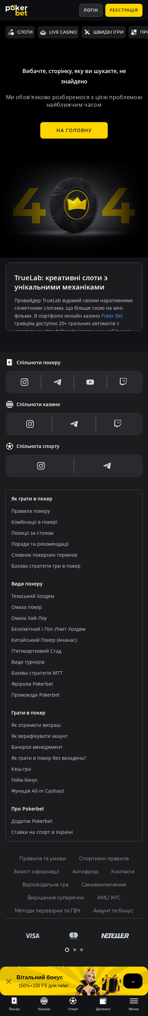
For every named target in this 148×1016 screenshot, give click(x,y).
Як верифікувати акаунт (39, 736)
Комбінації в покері (34, 522)
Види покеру (27, 583)
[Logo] (22, 10)
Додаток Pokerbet (31, 821)
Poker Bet (112, 315)
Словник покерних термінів (44, 555)
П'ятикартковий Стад (36, 651)
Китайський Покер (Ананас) (44, 640)
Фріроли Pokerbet (32, 684)
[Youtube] (90, 382)
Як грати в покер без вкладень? (48, 758)
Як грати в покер (31, 498)
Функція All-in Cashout (37, 791)
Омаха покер (26, 607)
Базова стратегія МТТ (37, 673)
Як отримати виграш (36, 725)
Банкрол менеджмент (37, 747)
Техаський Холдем (32, 596)
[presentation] (14, 1003)
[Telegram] (57, 382)
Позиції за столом (32, 533)
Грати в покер (28, 712)
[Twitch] (123, 382)
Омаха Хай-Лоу (29, 618)
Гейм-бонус (24, 780)
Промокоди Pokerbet (35, 695)
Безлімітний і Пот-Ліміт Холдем (48, 629)
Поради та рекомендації (40, 544)
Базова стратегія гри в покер (46, 566)
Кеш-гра (21, 769)
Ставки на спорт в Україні (42, 832)
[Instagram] (25, 382)
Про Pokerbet (27, 808)
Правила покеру (30, 511)
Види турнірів (27, 662)
